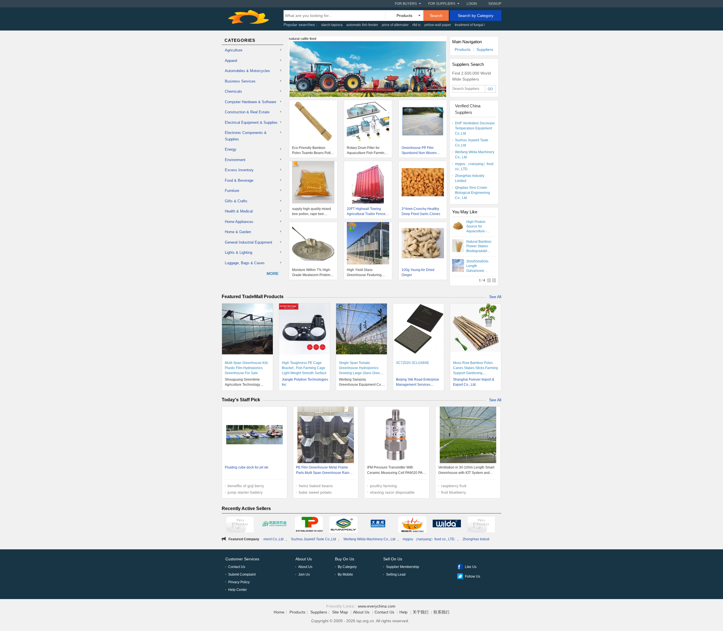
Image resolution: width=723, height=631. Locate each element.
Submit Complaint (242, 574)
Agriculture (233, 50)
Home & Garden (238, 232)
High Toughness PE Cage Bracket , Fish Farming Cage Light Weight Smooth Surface (304, 368)
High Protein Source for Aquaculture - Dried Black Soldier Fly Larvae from (476, 226)
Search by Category (475, 15)
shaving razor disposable (392, 492)
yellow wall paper (437, 25)
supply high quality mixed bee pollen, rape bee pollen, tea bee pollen (311, 214)
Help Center (237, 590)
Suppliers (484, 49)
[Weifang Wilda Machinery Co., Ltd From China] (447, 524)
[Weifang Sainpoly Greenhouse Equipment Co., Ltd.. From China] (343, 525)
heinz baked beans (316, 485)
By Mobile (345, 574)
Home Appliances (239, 222)
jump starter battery (245, 492)
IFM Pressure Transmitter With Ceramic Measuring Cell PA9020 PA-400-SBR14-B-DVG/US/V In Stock (395, 470)
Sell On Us (392, 559)
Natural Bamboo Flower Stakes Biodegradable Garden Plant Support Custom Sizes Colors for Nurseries (478, 246)
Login (472, 4)
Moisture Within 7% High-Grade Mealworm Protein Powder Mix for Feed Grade (313, 275)
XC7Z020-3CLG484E (412, 363)
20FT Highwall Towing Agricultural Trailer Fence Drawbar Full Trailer (366, 214)
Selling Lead (396, 574)
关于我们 (420, 612)
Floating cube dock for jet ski (246, 467)
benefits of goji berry (246, 485)
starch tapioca (332, 25)
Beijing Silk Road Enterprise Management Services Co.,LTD (417, 385)
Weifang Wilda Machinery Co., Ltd (474, 154)
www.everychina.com (376, 606)
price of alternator (395, 25)
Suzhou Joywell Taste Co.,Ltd (471, 142)
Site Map (340, 612)
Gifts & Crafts (236, 201)
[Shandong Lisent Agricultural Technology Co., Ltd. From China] (274, 524)
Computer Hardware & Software (250, 102)
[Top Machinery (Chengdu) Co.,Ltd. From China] (309, 525)
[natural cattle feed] (368, 72)
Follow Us (472, 576)
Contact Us (236, 567)
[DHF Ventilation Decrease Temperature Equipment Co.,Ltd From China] (378, 524)
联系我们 (441, 612)
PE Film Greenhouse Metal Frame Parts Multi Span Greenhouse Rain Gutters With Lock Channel (322, 470)
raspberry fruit (453, 485)
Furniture (232, 190)
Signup (494, 4)
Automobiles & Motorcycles (247, 71)
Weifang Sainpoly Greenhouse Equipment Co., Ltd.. (361, 385)
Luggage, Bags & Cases (245, 263)
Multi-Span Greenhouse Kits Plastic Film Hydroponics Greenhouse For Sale (246, 368)
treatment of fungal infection (476, 25)
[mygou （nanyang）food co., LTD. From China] (481, 525)
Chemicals (233, 91)
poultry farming (383, 485)
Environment (235, 160)
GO (490, 89)
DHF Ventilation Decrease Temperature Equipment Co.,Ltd (475, 128)
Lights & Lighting (238, 252)
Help (403, 612)
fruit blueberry (453, 492)
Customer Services (242, 559)
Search (436, 15)
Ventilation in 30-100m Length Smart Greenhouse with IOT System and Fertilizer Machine (466, 470)
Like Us (470, 567)
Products (463, 49)
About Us (303, 559)
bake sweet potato (315, 492)
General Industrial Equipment (248, 242)
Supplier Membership (402, 567)
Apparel (231, 60)
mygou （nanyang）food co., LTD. (474, 166)
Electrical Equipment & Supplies (251, 122)
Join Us (304, 574)
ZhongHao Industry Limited (469, 178)
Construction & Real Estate (247, 112)
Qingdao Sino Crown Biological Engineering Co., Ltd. (472, 193)
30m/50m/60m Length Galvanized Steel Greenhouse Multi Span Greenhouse (477, 265)
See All (495, 296)
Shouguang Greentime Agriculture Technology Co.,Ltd (242, 385)
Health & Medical (239, 211)
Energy (230, 149)
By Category (347, 567)
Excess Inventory (239, 170)
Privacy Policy (239, 582)
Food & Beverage (239, 180)
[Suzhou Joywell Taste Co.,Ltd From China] (412, 525)
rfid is (416, 25)
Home (279, 612)
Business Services (240, 81)
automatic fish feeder (362, 25)
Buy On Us (344, 559)
